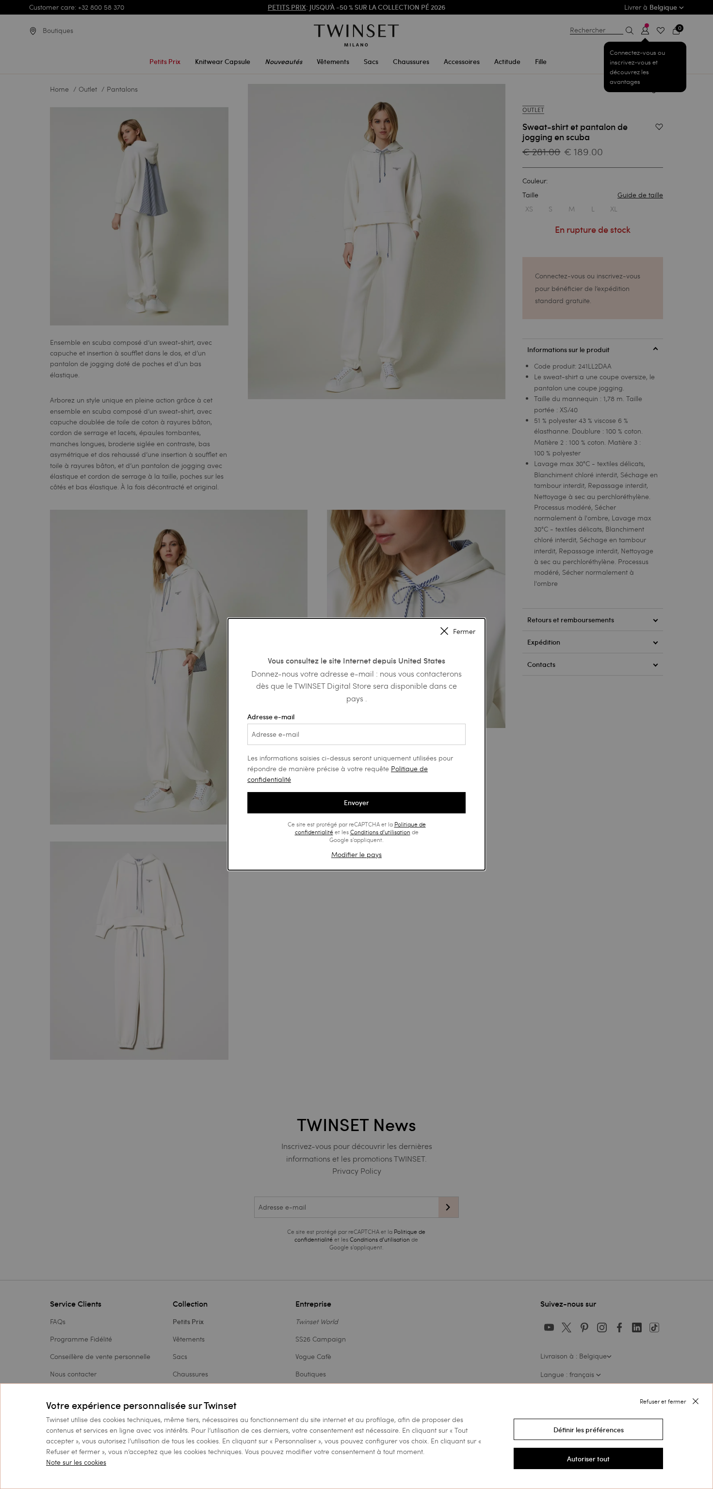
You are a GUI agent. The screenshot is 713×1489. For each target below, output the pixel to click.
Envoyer (356, 802)
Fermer (464, 631)
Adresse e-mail (270, 716)
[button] (588, 1429)
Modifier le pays (356, 854)
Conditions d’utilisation (380, 832)
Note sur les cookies (76, 1462)
